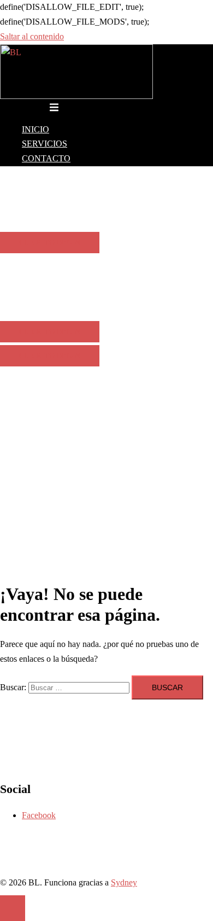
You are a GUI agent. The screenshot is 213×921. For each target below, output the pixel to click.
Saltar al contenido (32, 36)
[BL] (76, 96)
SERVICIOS (44, 143)
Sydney (124, 882)
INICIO (35, 129)
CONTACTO (46, 158)
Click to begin (49, 242)
